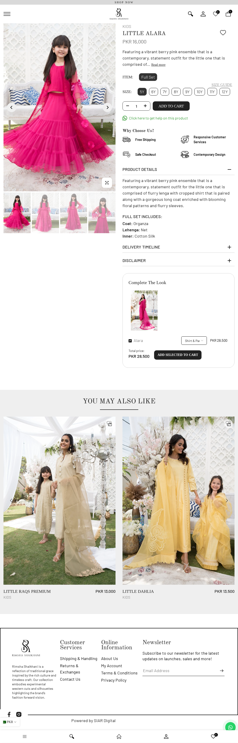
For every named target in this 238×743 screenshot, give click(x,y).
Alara (138, 340)
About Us (109, 658)
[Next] (107, 107)
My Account (111, 665)
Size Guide (222, 85)
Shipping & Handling (78, 658)
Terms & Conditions (119, 672)
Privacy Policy (113, 680)
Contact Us (70, 679)
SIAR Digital (105, 720)
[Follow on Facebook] (9, 714)
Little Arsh (66, 593)
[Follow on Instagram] (18, 714)
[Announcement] (119, 2)
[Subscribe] (219, 670)
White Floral (187, 594)
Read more (158, 64)
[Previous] (11, 107)
